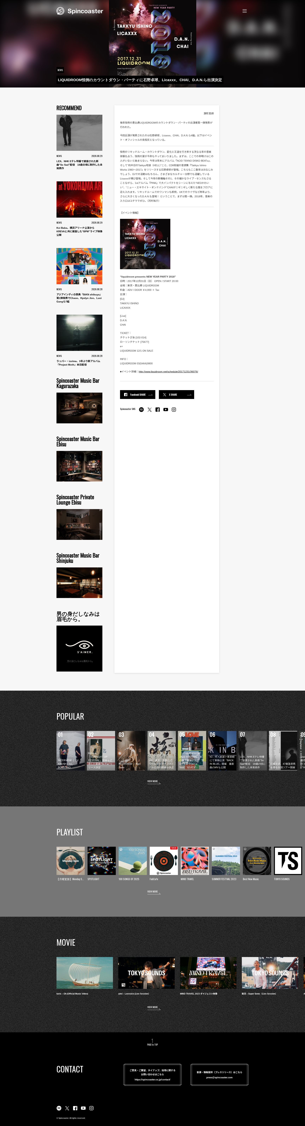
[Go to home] (79, 10)
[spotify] (141, 411)
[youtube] (166, 411)
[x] (149, 411)
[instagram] (174, 411)
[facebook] (157, 411)
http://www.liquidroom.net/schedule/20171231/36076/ (168, 371)
